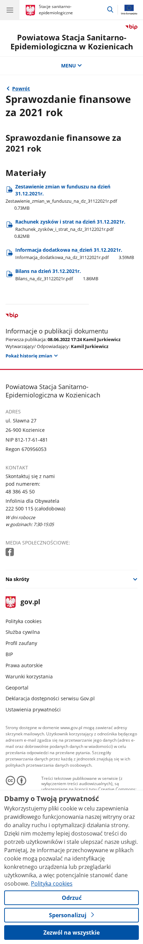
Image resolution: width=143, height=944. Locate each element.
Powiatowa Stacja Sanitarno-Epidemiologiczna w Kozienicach (71, 41)
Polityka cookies (24, 621)
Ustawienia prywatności (33, 709)
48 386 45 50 (20, 491)
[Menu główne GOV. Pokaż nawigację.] (9, 9)
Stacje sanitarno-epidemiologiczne (56, 9)
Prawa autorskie (24, 665)
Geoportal (17, 687)
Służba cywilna (23, 632)
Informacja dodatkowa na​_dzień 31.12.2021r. (74, 253)
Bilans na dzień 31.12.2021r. (56, 274)
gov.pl (30, 602)
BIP (9, 654)
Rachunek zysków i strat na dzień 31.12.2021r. (69, 228)
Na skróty (17, 579)
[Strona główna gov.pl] (31, 10)
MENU (68, 65)
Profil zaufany (21, 643)
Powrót (21, 88)
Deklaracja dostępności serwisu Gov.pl (50, 698)
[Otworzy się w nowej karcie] (10, 552)
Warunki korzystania (29, 676)
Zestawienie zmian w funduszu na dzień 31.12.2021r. (61, 197)
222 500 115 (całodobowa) (35, 508)
